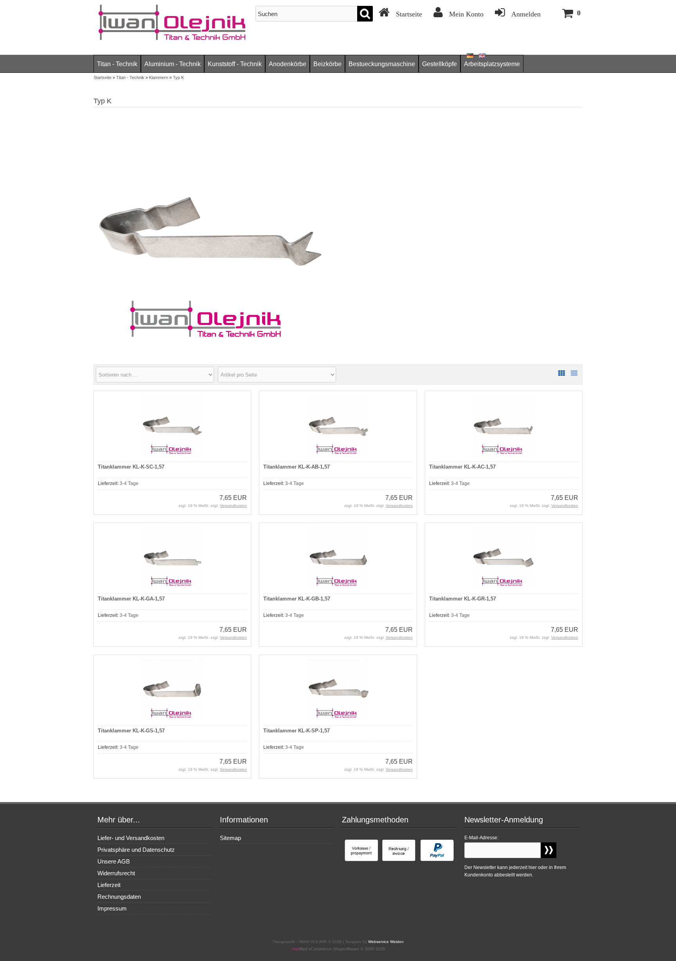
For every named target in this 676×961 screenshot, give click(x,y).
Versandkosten (233, 505)
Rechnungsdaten (119, 896)
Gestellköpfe (439, 64)
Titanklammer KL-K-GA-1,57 (131, 599)
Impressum (112, 908)
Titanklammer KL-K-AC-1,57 (462, 467)
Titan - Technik (117, 64)
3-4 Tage (129, 483)
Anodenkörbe (287, 64)
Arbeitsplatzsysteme (492, 64)
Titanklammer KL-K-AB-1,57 (296, 467)
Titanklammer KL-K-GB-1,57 (296, 599)
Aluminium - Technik (172, 64)
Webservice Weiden (386, 941)
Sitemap (230, 838)
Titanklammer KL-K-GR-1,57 (462, 599)
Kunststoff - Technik (235, 64)
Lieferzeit (108, 885)
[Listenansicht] (574, 373)
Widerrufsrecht (116, 873)
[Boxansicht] (561, 373)
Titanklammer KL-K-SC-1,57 (131, 467)
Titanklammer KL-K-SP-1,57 (296, 731)
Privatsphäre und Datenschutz (136, 849)
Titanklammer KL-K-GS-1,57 (131, 731)
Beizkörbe (327, 64)
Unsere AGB (113, 861)
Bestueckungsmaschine (382, 64)
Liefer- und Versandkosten (130, 838)
